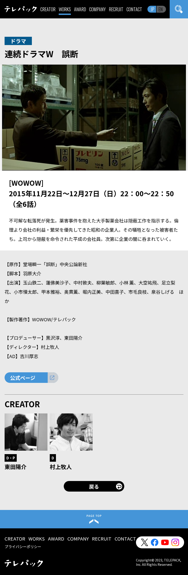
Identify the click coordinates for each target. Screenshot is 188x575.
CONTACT (134, 9)
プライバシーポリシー (23, 546)
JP (152, 9)
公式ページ (22, 377)
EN (160, 9)
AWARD (80, 9)
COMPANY (97, 9)
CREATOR (47, 9)
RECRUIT (116, 9)
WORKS (65, 9)
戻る (94, 486)
